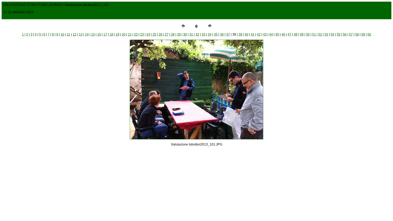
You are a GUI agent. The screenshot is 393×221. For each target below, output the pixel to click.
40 (246, 34)
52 (320, 34)
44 (271, 34)
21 (130, 34)
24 (148, 34)
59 (363, 34)
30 (185, 34)
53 (326, 34)
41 (252, 34)
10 (62, 34)
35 (216, 34)
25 (154, 34)
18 (111, 34)
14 (87, 34)
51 (314, 34)
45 (277, 34)
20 (123, 34)
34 (209, 34)
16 (99, 34)
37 (228, 34)
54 (332, 34)
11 (68, 34)
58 (357, 34)
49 (302, 34)
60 (369, 34)
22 (136, 34)
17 (105, 34)
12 (74, 34)
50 (308, 34)
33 (203, 34)
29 (179, 34)
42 (259, 34)
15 (93, 34)
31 (191, 34)
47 (289, 34)
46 (283, 34)
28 (173, 34)
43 (265, 34)
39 (240, 34)
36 (222, 34)
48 (295, 34)
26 (160, 34)
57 (351, 34)
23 (142, 34)
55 (338, 34)
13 (80, 34)
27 (166, 34)
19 (117, 34)
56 (345, 34)
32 (197, 34)
